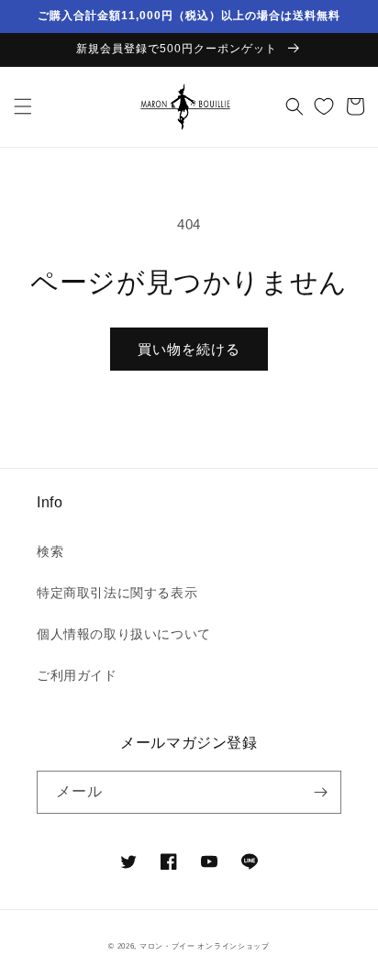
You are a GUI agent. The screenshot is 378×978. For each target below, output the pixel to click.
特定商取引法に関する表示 (117, 592)
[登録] (320, 792)
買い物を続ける (189, 349)
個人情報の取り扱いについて (124, 634)
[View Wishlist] (324, 106)
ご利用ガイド (77, 675)
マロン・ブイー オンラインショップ (204, 945)
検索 (50, 551)
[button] (23, 106)
